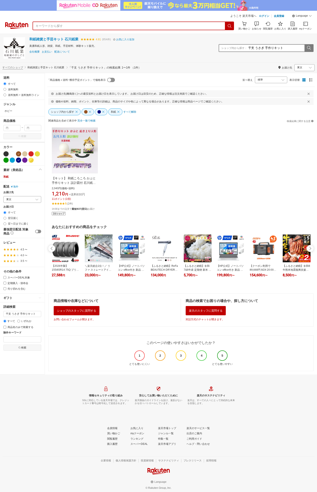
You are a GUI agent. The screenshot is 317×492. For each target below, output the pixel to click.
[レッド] (31, 153)
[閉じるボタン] (308, 93)
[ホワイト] (12, 153)
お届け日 (8, 206)
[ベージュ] (24, 153)
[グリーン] (6, 160)
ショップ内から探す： (234, 48)
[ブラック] (6, 153)
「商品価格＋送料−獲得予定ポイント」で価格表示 (76, 79)
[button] (302, 16)
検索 (23, 136)
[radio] (4, 83)
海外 (15, 186)
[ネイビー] (18, 160)
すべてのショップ (12, 67)
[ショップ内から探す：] (308, 48)
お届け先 (8, 192)
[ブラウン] (18, 153)
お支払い (47, 51)
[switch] (38, 231)
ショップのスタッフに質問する (76, 310)
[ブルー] (12, 160)
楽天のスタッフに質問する (206, 310)
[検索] (229, 26)
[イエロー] (37, 153)
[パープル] (24, 160)
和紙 (6, 176)
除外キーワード (12, 332)
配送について (62, 51)
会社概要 (34, 51)
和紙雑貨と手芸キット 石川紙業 (53, 39)
